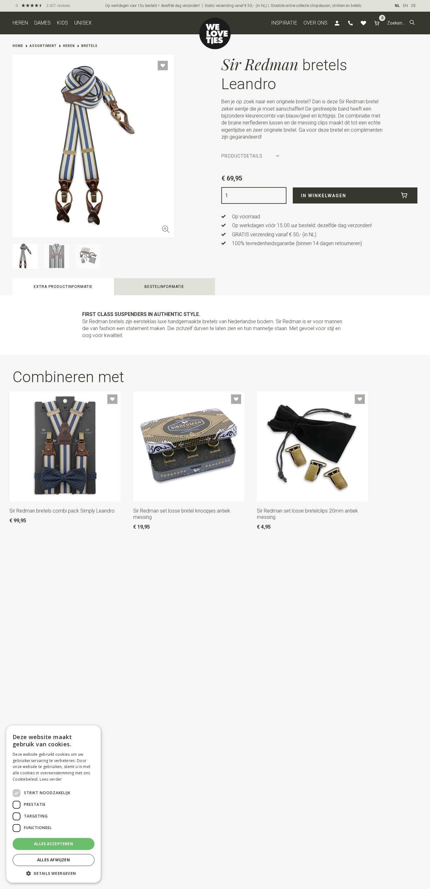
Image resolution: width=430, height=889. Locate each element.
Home (18, 46)
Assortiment (43, 46)
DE (413, 5)
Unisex (83, 23)
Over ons (315, 23)
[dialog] (53, 804)
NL (397, 5)
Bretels (89, 46)
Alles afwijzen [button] (53, 860)
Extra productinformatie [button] (63, 286)
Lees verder (51, 779)
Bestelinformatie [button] (164, 286)
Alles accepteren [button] (53, 843)
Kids (62, 23)
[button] (412, 23)
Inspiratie (284, 23)
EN (405, 5)
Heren (20, 23)
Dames (42, 23)
